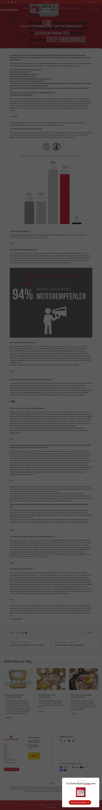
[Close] (96, 781)
